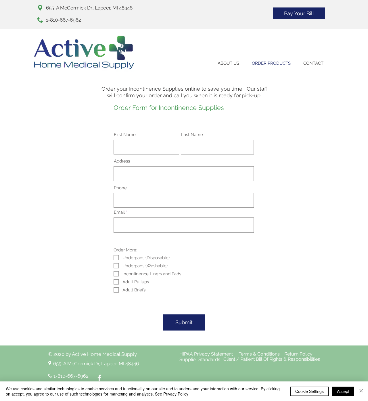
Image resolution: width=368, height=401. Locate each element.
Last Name (192, 135)
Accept (343, 391)
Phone (120, 188)
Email (119, 212)
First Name (125, 135)
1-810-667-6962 (63, 20)
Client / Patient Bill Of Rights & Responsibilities (273, 359)
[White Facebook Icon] (99, 378)
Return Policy (300, 354)
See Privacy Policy (171, 394)
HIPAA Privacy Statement (206, 354)
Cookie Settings (309, 391)
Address (122, 161)
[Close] (361, 391)
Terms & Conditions (259, 354)
